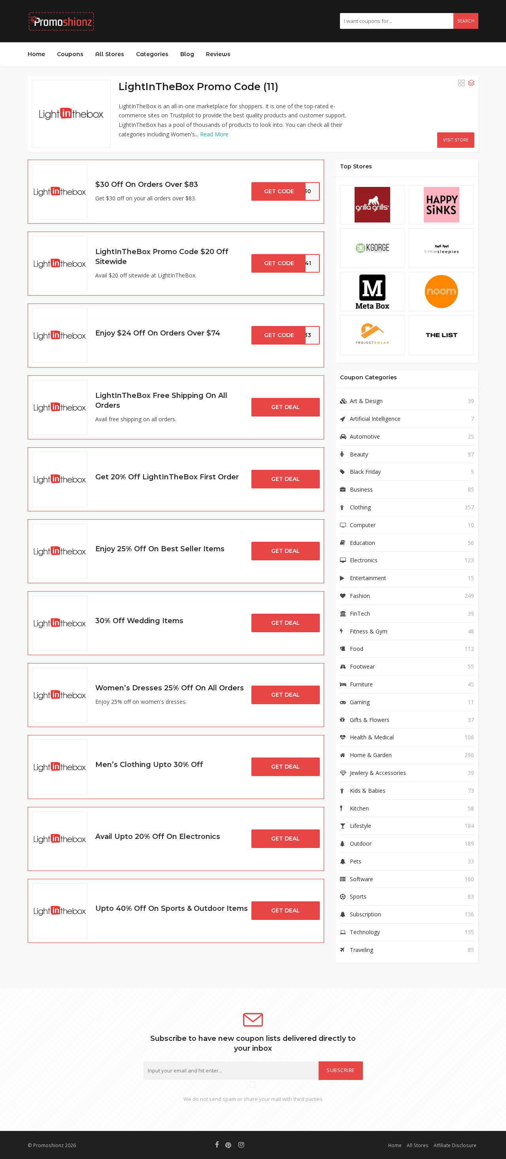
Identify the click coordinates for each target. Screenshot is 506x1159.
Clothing (360, 507)
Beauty (359, 454)
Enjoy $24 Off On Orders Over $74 (157, 333)
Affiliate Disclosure (455, 1145)
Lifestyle (360, 825)
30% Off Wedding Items (139, 620)
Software (361, 879)
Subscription (365, 914)
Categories (152, 54)
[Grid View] (461, 83)
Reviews (218, 54)
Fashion (360, 595)
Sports (358, 896)
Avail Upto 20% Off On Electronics (157, 836)
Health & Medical (372, 737)
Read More (214, 134)
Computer (363, 525)
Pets (355, 861)
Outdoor (361, 843)
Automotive (365, 436)
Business (361, 489)
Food (356, 648)
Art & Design (366, 401)
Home (36, 54)
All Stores (109, 54)
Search (465, 21)
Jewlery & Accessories (378, 772)
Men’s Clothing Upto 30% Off (149, 764)
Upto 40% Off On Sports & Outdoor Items (171, 908)
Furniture (361, 684)
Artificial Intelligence (375, 418)
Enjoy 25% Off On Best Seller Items (160, 549)
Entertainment (368, 578)
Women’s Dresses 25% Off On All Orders (169, 688)
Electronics (364, 560)
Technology (365, 932)
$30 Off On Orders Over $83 (146, 184)
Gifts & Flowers (369, 720)
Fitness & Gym (368, 631)
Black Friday (365, 471)
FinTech (360, 613)
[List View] (471, 83)
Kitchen (359, 808)
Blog (187, 54)
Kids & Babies (367, 790)
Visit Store (455, 140)
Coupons (70, 54)
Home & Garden (371, 755)
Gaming (360, 702)
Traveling (361, 950)
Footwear (362, 666)
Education (362, 543)
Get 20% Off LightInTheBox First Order (167, 477)
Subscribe (341, 1070)
